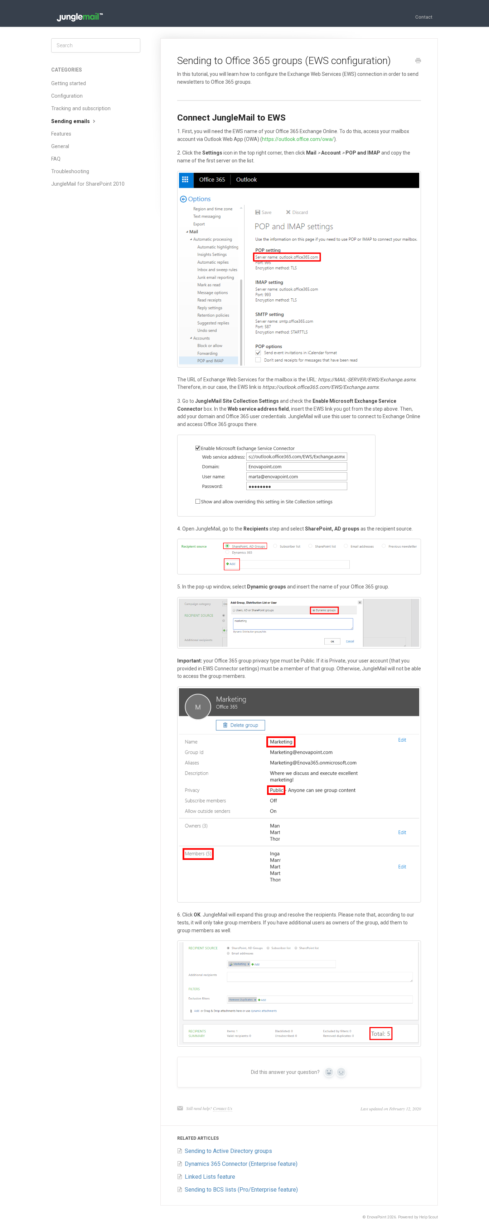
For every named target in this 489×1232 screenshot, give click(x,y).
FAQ (55, 159)
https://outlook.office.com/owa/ (298, 139)
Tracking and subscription (81, 109)
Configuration (67, 96)
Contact (423, 17)
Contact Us (222, 1108)
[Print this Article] (418, 61)
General (60, 146)
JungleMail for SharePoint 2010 (88, 184)
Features (61, 134)
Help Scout (428, 1217)
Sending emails (71, 121)
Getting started (68, 83)
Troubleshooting (70, 171)
